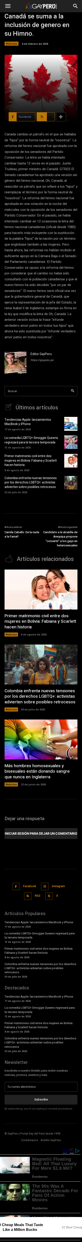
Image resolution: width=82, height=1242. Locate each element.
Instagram (58, 886)
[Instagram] (45, 886)
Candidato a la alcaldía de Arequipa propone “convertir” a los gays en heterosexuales (60, 539)
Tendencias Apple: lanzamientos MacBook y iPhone (28, 422)
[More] (61, 116)
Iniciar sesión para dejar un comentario (41, 833)
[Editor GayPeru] (15, 362)
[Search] (72, 391)
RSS (37, 896)
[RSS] (28, 896)
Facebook (29, 886)
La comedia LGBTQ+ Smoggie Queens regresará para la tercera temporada (31, 440)
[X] (49, 896)
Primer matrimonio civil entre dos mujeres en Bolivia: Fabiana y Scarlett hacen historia (31, 460)
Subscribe (41, 1099)
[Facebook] (16, 886)
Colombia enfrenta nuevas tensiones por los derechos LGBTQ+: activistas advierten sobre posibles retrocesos (31, 482)
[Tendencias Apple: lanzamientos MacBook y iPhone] (70, 424)
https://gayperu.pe (42, 360)
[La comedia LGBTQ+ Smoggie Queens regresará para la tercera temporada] (70, 442)
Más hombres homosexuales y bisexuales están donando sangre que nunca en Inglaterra (37, 771)
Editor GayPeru (41, 354)
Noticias (11, 43)
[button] (7, 6)
